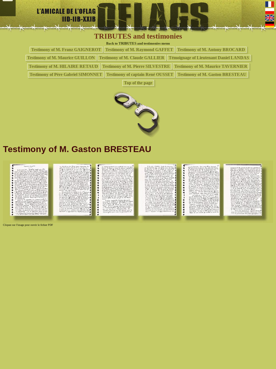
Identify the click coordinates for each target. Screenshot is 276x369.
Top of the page (138, 82)
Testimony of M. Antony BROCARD (211, 49)
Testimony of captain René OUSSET (139, 74)
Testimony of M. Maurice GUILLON (61, 57)
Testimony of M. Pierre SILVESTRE (136, 66)
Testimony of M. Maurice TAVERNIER (210, 66)
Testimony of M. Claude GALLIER (131, 57)
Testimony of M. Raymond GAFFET (139, 49)
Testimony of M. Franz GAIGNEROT (66, 49)
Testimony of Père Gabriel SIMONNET (66, 74)
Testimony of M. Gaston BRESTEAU (212, 74)
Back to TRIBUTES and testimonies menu (138, 43)
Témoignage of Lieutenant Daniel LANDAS (209, 57)
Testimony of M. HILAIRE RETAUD (63, 66)
